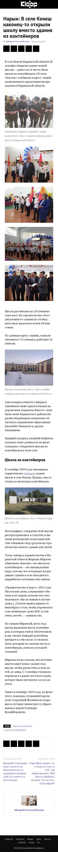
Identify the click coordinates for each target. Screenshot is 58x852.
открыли (29, 473)
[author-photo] (29, 805)
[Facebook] (6, 48)
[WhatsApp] (36, 48)
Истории (20, 839)
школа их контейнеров (15, 730)
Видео (30, 839)
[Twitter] (14, 48)
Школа (47, 839)
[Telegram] (28, 48)
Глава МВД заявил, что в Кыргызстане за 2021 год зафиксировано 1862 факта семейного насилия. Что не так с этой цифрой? (42, 773)
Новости (9, 839)
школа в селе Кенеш (22, 726)
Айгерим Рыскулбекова (17, 41)
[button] (5, 4)
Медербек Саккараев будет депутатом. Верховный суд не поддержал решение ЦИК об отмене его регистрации (15, 772)
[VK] (21, 48)
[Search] (53, 4)
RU (38, 842)
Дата (39, 839)
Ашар (31, 842)
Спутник (22, 842)
